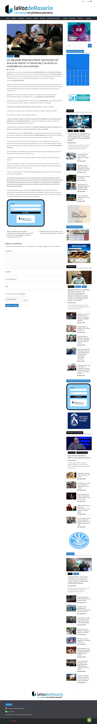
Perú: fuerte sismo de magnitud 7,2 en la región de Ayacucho (83, 640)
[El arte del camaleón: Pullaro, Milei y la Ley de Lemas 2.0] (71, 198)
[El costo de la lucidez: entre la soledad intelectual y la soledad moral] (71, 157)
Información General (53, 18)
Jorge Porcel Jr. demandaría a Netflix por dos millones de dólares (79, 457)
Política (13, 18)
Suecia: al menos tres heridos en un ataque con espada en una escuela (83, 630)
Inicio (7, 18)
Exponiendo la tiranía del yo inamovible (83, 177)
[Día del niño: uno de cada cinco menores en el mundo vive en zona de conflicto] (71, 486)
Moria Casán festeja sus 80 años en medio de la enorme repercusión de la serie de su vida (83, 497)
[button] (60, 18)
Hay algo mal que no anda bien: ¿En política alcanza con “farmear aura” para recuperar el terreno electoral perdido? (79, 137)
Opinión (35, 18)
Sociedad (76, 573)
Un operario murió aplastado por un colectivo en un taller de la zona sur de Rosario (83, 609)
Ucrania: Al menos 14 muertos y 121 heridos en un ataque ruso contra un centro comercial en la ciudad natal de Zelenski (78, 580)
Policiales (28, 18)
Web (6, 286)
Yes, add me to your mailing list (16, 294)
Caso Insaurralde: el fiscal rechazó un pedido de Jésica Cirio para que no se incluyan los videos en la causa (83, 522)
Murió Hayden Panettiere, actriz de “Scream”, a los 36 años (83, 475)
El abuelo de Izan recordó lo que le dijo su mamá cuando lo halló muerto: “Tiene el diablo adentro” (83, 620)
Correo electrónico (11, 279)
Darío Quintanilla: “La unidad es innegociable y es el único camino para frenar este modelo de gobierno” (83, 340)
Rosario (88, 18)
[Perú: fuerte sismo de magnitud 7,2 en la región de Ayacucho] (71, 641)
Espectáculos (71, 452)
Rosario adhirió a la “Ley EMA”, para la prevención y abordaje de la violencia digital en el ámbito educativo (83, 652)
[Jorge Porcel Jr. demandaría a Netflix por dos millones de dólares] (79, 443)
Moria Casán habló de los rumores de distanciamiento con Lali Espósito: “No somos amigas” (83, 509)
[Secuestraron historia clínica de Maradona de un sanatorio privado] (71, 599)
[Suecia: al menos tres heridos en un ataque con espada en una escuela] (71, 631)
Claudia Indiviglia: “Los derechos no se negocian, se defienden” (83, 328)
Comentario (9, 251)
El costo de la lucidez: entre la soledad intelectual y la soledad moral (83, 156)
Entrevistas (71, 286)
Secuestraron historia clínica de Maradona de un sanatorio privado (83, 598)
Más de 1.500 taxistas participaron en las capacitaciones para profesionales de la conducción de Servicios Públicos (83, 665)
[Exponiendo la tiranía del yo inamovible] (71, 178)
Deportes (42, 18)
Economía (21, 18)
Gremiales (78, 286)
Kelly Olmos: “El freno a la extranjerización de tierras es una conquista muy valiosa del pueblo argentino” (83, 317)
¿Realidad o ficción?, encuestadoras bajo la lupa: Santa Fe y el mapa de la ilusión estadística (83, 168)
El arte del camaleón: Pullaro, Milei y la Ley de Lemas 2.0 (83, 197)
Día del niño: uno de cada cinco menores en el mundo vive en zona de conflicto (83, 485)
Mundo (65, 18)
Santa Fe (80, 18)
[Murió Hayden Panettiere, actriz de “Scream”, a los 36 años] (71, 476)
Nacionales (72, 18)
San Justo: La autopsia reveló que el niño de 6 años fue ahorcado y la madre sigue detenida (83, 678)
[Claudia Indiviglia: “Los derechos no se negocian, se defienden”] (71, 329)
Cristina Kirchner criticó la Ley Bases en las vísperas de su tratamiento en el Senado (51, 232)
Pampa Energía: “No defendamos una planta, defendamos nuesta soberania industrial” (83, 187)
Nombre (13, 204)
